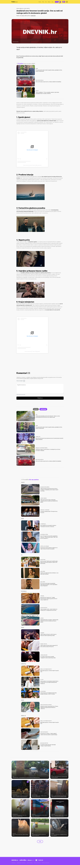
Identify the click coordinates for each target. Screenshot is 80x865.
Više (40, 841)
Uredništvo (14, 862)
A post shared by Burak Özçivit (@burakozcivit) (32, 165)
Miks (43, 1)
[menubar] (67, 2)
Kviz (46, 1)
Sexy (52, 1)
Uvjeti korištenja (30, 862)
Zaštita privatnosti (37, 862)
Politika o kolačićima (45, 862)
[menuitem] (67, 2)
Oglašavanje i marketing (21, 862)
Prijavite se (40, 398)
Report (49, 1)
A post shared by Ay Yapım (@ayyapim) (32, 351)
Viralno (40, 1)
